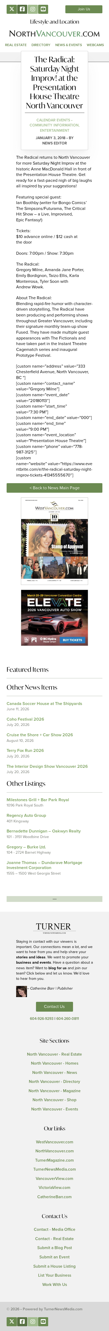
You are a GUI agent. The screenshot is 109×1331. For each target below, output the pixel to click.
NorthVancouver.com (54, 1151)
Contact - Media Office (54, 1229)
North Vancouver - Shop (54, 1100)
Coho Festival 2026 (25, 719)
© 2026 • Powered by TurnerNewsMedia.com (45, 1309)
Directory (40, 45)
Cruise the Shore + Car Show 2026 (40, 735)
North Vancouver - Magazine (55, 1091)
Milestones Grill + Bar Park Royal (38, 800)
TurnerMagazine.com (54, 1160)
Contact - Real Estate (54, 1238)
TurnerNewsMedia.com (54, 1169)
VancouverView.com (54, 1178)
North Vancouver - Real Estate (54, 1054)
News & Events (68, 45)
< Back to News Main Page (55, 488)
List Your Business (54, 1275)
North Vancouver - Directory (54, 1081)
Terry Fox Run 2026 (25, 750)
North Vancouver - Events (54, 1109)
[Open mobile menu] (54, 57)
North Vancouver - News (54, 1072)
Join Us (84, 9)
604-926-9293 (41, 1018)
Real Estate (16, 45)
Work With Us (54, 1284)
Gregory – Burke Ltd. (26, 847)
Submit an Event (54, 1257)
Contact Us (54, 1006)
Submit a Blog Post (54, 1247)
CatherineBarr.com (54, 1197)
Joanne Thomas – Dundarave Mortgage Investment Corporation (44, 865)
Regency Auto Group (26, 815)
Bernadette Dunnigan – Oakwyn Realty (44, 831)
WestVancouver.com (54, 1142)
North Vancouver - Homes (54, 1063)
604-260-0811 (67, 1018)
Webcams (95, 45)
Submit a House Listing (54, 1266)
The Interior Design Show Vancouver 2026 (47, 766)
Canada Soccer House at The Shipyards (44, 703)
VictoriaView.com (54, 1187)
